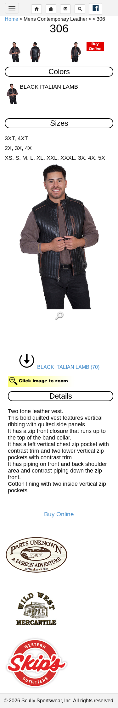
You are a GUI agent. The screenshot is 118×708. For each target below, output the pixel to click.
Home (11, 19)
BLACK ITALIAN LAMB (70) (67, 367)
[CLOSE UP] (59, 236)
